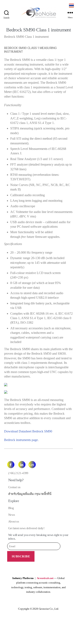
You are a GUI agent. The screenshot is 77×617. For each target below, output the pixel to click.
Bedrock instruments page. (21, 440)
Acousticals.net (45, 578)
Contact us (14, 487)
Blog (11, 508)
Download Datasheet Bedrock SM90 (28, 431)
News (11, 514)
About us (13, 521)
